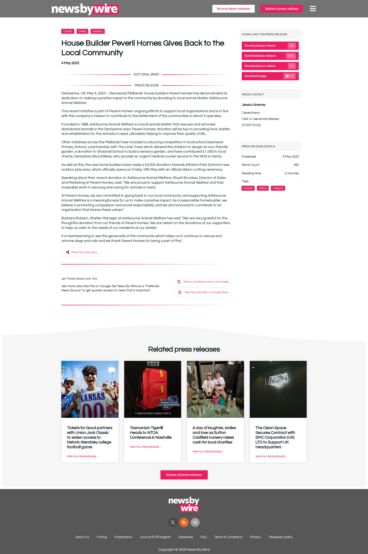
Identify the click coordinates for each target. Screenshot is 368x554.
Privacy (255, 537)
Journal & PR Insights (155, 537)
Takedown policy (280, 537)
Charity (67, 31)
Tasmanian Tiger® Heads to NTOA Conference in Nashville (151, 432)
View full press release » (82, 456)
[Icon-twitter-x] (172, 522)
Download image (269, 76)
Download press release (269, 45)
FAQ (203, 537)
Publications (123, 537)
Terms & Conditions (228, 537)
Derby (82, 31)
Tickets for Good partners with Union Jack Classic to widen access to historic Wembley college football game (89, 437)
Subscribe (185, 537)
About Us (82, 537)
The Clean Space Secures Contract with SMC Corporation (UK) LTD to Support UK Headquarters (275, 437)
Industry (98, 31)
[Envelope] (195, 522)
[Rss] (184, 522)
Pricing (102, 537)
